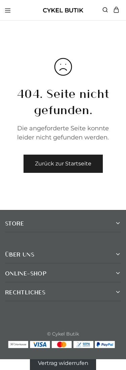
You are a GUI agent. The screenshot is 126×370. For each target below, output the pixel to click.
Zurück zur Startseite (63, 163)
